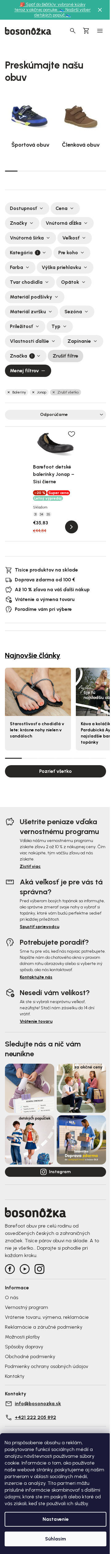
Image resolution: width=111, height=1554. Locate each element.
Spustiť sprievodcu (39, 926)
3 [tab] (36, 171)
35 (48, 514)
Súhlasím (55, 1539)
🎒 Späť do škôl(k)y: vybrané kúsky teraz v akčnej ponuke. (49, 7)
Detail (71, 526)
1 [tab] (11, 171)
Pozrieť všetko (55, 771)
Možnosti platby (22, 1337)
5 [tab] (62, 171)
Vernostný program (26, 1307)
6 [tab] (74, 171)
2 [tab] (24, 171)
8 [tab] (99, 171)
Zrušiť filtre (65, 356)
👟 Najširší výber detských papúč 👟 (62, 12)
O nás (11, 1297)
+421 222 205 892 (35, 1417)
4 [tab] (49, 171)
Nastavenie (56, 1519)
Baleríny (19, 392)
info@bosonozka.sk (38, 1403)
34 (41, 514)
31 (35, 514)
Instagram (60, 1171)
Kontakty (14, 1376)
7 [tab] (87, 171)
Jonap (41, 392)
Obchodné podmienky (30, 1356)
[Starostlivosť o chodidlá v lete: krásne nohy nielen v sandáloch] (38, 692)
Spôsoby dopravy (24, 1347)
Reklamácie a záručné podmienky (43, 1327)
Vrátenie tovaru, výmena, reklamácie (47, 1317)
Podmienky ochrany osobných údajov (46, 1366)
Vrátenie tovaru (36, 1021)
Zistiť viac (30, 866)
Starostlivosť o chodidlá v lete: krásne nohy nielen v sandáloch (37, 730)
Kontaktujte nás (36, 977)
